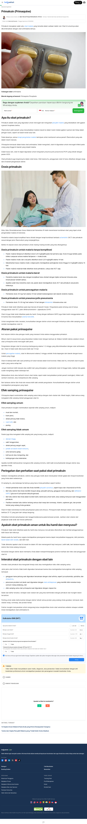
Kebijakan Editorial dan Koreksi (10, 784)
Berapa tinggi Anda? (8, 634)
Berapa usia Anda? (8, 630)
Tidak (12, 644)
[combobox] (81, 634)
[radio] (70, 626)
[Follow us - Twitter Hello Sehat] (13, 760)
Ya (6, 644)
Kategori (3, 766)
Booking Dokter (5, 769)
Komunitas (47, 769)
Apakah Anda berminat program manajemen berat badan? (19, 641)
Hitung (76, 659)
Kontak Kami (47, 787)
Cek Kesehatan (48, 766)
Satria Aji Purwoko (12, 21)
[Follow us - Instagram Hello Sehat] (6, 760)
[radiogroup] (77, 625)
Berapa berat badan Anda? (10, 638)
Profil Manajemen (49, 781)
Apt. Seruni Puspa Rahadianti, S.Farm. (31, 16)
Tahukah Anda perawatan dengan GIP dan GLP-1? (17, 647)
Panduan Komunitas (6, 790)
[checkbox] (4, 655)
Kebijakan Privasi (6, 781)
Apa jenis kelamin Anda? (9, 625)
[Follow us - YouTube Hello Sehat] (16, 760)
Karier (45, 784)
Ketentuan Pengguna (7, 778)
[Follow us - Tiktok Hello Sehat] (19, 760)
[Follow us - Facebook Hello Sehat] (2, 760)
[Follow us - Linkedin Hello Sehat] (9, 760)
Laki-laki (74, 625)
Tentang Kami (48, 778)
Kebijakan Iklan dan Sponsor (9, 787)
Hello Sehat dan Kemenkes (9, 793)
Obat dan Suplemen (6, 6)
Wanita (82, 625)
